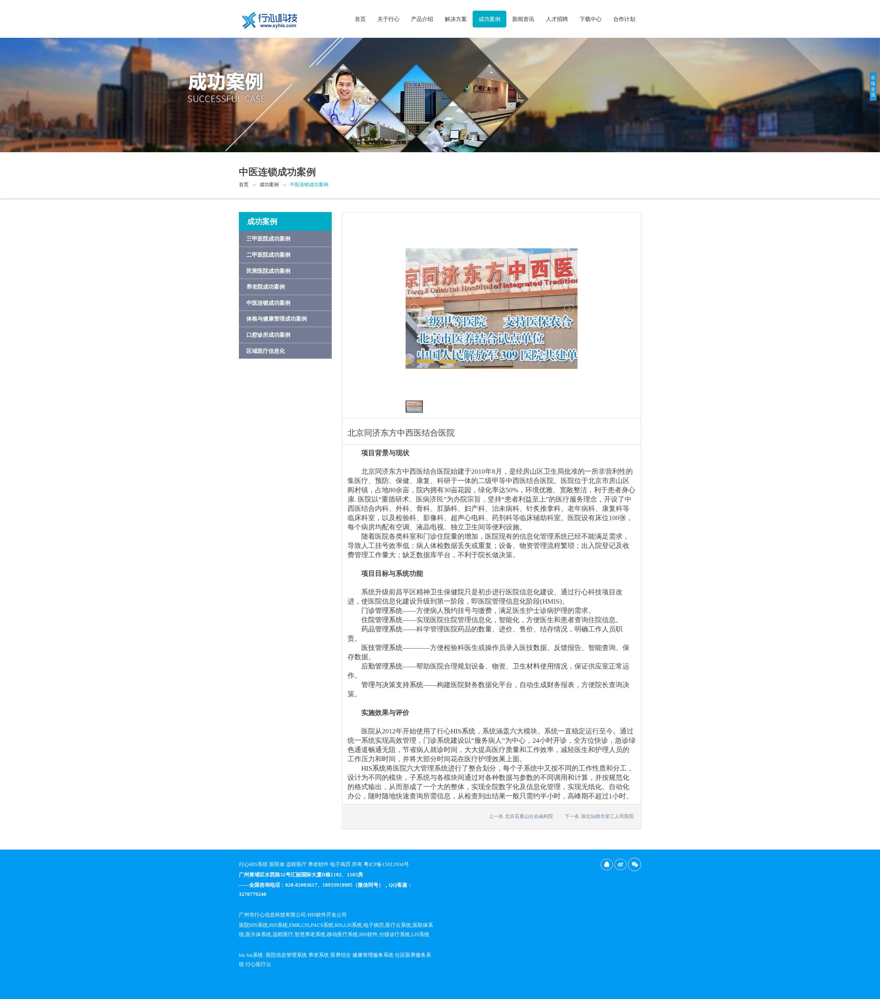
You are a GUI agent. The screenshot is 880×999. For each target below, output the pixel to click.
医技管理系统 (382, 647)
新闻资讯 (523, 19)
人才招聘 (557, 19)
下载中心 (591, 19)
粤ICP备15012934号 (386, 864)
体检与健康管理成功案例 (276, 319)
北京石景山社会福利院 (529, 816)
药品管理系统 (382, 629)
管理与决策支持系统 (392, 684)
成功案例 (489, 19)
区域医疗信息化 (265, 351)
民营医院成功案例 (268, 271)
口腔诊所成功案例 (268, 335)
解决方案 (456, 19)
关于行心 (388, 19)
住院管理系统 (382, 620)
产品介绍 (422, 19)
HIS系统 (463, 731)
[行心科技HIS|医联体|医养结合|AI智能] (270, 17)
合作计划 (624, 19)
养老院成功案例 (265, 287)
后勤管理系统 (382, 666)
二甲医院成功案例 (268, 255)
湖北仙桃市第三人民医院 (607, 816)
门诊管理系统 (382, 610)
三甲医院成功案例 (268, 239)
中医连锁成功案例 (309, 184)
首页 (360, 19)
